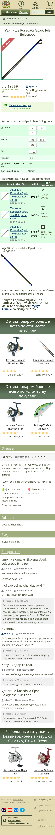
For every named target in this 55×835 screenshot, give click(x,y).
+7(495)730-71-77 (44, 805)
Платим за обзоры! (20, 105)
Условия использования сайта (15, 802)
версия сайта (48, 825)
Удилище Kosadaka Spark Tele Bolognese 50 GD (19, 213)
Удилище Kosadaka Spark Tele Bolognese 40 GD (19, 195)
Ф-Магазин (18, 799)
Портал (23, 12)
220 (32, 139)
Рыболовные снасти (16, 18)
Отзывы (7, 448)
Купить (43, 227)
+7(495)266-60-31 (44, 810)
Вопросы (10, 551)
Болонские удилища (13, 23)
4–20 (32, 151)
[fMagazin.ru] (6, 4)
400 (32, 144)
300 (42, 139)
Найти (49, 12)
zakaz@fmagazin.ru (45, 799)
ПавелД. (8, 633)
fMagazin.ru (4, 18)
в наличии (47, 184)
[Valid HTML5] (39, 819)
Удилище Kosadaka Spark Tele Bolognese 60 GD (19, 232)
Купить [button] (33, 86)
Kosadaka (31, 23)
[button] (3, 810)
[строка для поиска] (38, 12)
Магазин (11, 12)
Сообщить (43, 190)
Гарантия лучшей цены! (9, 90)
